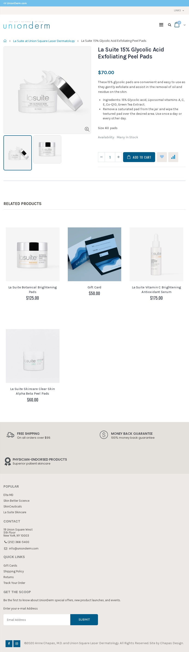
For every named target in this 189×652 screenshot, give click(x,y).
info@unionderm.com (23, 548)
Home (5, 40)
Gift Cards (10, 565)
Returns (8, 577)
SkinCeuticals (12, 506)
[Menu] (161, 24)
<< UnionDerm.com (15, 3)
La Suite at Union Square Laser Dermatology (44, 41)
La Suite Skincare (14, 512)
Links (177, 10)
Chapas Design (171, 643)
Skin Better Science (16, 500)
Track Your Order (14, 583)
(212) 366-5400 (18, 542)
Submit (84, 620)
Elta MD (8, 495)
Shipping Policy (13, 571)
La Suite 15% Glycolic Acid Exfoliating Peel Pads (131, 53)
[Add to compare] (173, 157)
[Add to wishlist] (162, 157)
